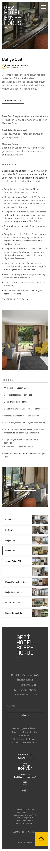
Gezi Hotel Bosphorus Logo (12, 16)
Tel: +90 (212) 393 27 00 (25, 685)
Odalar (15, 728)
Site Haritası (18, 739)
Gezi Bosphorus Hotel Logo (25, 646)
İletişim (33, 732)
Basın (25, 732)
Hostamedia (25, 842)
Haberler (16, 732)
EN (33, 7)
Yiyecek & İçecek (28, 728)
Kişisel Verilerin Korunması (24, 742)
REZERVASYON (13, 100)
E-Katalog (31, 739)
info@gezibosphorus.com (25, 694)
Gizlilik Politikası (24, 735)
